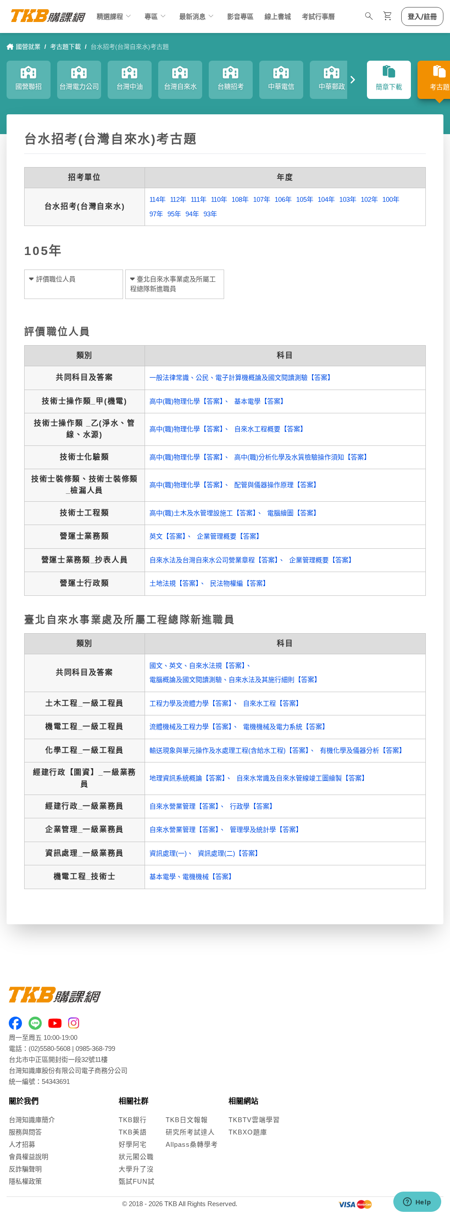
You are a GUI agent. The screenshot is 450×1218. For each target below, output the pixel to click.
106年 (283, 199)
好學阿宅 (133, 1144)
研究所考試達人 (190, 1132)
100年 (390, 199)
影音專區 (240, 16)
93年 (210, 214)
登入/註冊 (422, 16)
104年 (326, 199)
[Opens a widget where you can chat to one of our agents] (417, 1203)
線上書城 (278, 16)
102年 (369, 199)
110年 (219, 199)
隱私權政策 (25, 1181)
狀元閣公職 (136, 1156)
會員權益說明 (28, 1156)
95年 (174, 214)
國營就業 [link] (28, 46)
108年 (240, 199)
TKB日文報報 (187, 1119)
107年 (261, 199)
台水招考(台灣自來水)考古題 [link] (130, 46)
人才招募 (22, 1144)
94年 (192, 214)
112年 (178, 199)
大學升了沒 (136, 1169)
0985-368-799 (95, 1048)
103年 (347, 199)
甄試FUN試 (137, 1181)
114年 (157, 199)
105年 (304, 199)
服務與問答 (25, 1132)
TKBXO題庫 (248, 1132)
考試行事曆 (318, 16)
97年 (156, 214)
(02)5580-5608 (49, 1048)
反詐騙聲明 (25, 1169)
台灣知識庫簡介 (32, 1119)
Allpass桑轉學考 (192, 1144)
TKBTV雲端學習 (254, 1119)
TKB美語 (133, 1132)
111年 (199, 199)
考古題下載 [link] (65, 46)
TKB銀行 (133, 1119)
